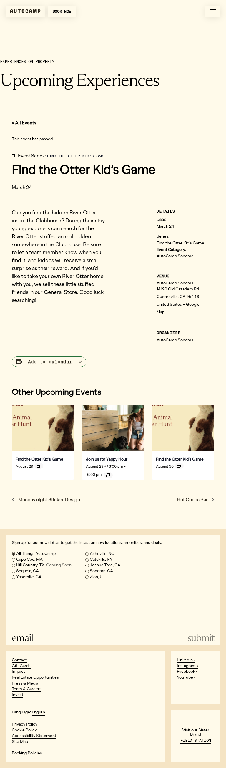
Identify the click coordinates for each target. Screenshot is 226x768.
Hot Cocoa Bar (193, 499)
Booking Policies (27, 753)
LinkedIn (185, 659)
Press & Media (25, 683)
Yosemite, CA (28, 576)
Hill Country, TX (44, 565)
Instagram (186, 665)
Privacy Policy (24, 724)
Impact (18, 671)
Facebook (186, 671)
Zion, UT (97, 576)
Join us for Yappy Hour (106, 459)
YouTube (185, 677)
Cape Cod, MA (29, 559)
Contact (19, 659)
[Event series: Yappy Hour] (108, 475)
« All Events (24, 123)
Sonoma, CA (101, 570)
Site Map (20, 741)
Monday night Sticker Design (48, 499)
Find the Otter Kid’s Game (180, 243)
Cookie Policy (24, 730)
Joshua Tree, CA (105, 565)
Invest (17, 694)
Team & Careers (26, 688)
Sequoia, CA (27, 570)
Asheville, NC (102, 553)
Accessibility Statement (34, 735)
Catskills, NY (101, 559)
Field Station (195, 740)
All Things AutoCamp (36, 553)
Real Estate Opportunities (35, 677)
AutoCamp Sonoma (175, 256)
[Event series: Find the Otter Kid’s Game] (39, 466)
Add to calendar (50, 362)
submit (201, 637)
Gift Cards (21, 665)
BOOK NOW (61, 11)
